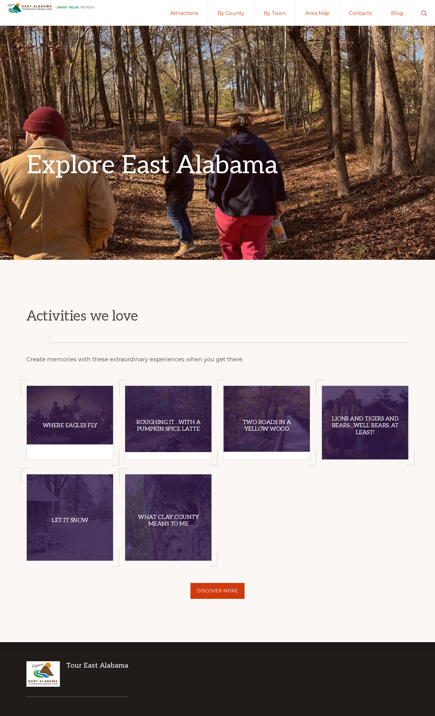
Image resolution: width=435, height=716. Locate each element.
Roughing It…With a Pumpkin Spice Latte (168, 426)
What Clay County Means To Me (168, 521)
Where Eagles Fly (70, 425)
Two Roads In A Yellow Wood (267, 426)
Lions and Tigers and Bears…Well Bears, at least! (365, 425)
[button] (424, 12)
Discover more (217, 591)
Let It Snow (70, 520)
